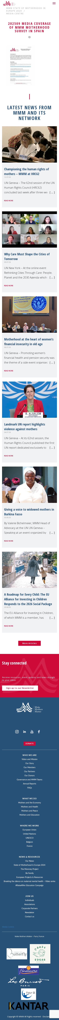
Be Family (30, 873)
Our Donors (29, 776)
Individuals (29, 900)
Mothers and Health (29, 807)
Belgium (29, 842)
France (29, 846)
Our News (29, 861)
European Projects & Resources (29, 877)
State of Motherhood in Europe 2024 (29, 865)
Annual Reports (29, 784)
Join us (29, 896)
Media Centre (15, 13)
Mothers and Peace (29, 811)
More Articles (29, 643)
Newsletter (29, 913)
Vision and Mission (29, 759)
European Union (29, 830)
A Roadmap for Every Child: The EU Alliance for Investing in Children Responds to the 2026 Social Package (28, 599)
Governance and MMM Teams (29, 780)
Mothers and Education (29, 815)
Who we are (30, 755)
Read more (8, 200)
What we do (29, 799)
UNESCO (29, 838)
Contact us (29, 917)
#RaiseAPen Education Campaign (29, 885)
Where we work (29, 826)
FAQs (29, 788)
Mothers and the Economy (29, 803)
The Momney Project (29, 869)
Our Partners (29, 772)
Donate (30, 743)
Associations (29, 904)
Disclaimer (47, 1016)
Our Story (29, 763)
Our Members (29, 767)
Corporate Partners (30, 908)
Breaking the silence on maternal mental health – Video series (29, 881)
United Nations (29, 834)
